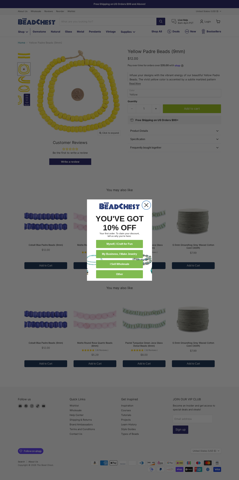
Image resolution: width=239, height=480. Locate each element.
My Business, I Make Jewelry (119, 254)
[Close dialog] (146, 205)
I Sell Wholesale (119, 264)
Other (119, 274)
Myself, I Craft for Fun (119, 244)
